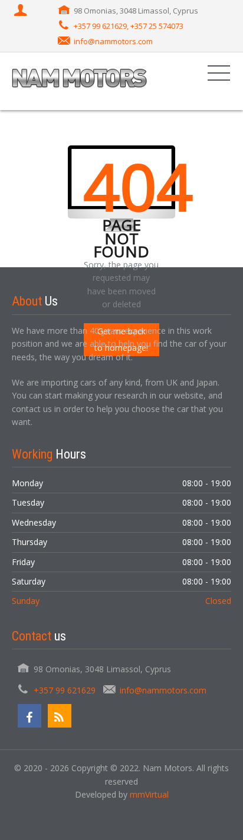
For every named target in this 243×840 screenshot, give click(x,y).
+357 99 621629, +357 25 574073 (128, 26)
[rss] (59, 716)
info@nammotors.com (113, 41)
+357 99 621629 (65, 690)
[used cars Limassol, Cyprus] (79, 81)
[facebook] (29, 716)
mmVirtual (149, 794)
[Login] (22, 11)
